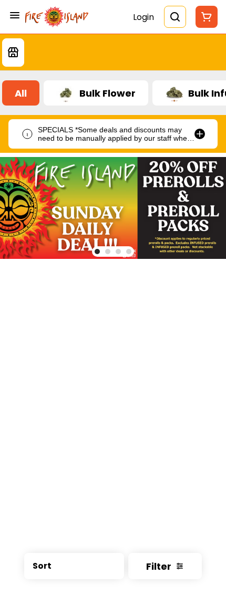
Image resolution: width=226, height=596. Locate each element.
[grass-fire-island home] (56, 16)
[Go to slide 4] (128, 251)
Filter (158, 566)
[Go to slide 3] (118, 251)
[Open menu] (14, 15)
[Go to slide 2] (107, 251)
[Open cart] (204, 16)
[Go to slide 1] (97, 251)
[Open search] (175, 16)
